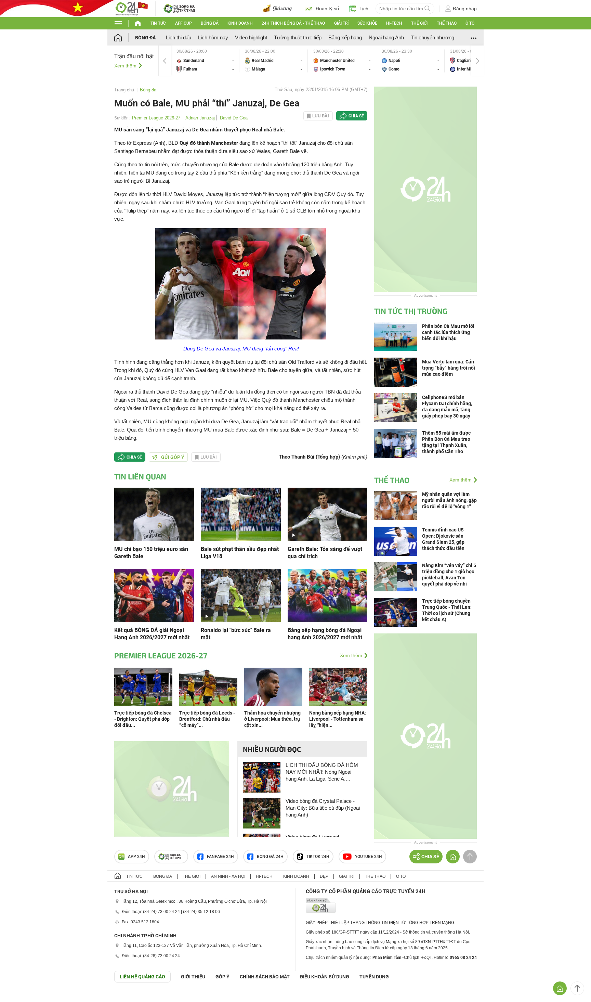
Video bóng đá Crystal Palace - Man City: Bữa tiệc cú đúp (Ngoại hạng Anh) (323, 808)
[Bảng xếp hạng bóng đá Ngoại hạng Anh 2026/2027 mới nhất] (327, 595)
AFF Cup (183, 23)
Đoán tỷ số (327, 8)
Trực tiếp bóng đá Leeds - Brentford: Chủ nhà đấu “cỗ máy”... (207, 719)
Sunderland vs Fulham (205, 61)
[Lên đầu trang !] (577, 988)
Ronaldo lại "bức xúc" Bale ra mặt (236, 634)
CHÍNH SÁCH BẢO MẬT (265, 976)
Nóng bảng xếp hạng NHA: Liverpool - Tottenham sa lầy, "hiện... (337, 719)
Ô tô (469, 23)
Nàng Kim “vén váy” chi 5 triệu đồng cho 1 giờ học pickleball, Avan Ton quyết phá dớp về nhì (449, 575)
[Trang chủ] (124, 37)
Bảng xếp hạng (345, 37)
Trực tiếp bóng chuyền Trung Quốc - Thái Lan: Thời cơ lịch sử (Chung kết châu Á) (447, 610)
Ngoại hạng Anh (386, 37)
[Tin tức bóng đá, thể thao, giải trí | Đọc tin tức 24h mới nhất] (131, 8)
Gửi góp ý (172, 457)
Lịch (363, 8)
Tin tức (158, 23)
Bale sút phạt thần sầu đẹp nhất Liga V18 (240, 553)
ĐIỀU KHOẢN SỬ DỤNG (324, 976)
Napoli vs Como (410, 61)
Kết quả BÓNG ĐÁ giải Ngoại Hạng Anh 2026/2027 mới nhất (151, 634)
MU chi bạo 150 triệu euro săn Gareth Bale (151, 553)
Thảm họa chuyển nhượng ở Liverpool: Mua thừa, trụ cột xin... (272, 719)
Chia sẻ (356, 116)
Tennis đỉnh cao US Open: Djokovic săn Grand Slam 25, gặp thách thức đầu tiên (443, 539)
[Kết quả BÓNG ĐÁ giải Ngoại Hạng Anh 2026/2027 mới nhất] (154, 595)
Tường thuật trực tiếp (297, 37)
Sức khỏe (367, 23)
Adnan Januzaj (200, 117)
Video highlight (251, 37)
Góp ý (222, 976)
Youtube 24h (368, 856)
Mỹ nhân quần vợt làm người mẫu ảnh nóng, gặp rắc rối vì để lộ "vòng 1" (449, 500)
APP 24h (136, 856)
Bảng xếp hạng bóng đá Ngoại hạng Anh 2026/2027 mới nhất (325, 634)
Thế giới (419, 23)
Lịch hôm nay (213, 37)
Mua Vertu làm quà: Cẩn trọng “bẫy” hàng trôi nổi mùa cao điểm (448, 368)
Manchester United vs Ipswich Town (342, 61)
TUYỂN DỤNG (374, 976)
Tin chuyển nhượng (432, 37)
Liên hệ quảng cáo (142, 976)
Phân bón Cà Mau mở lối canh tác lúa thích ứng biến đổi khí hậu (448, 332)
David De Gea (234, 117)
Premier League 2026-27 (156, 117)
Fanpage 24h (220, 856)
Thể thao (447, 23)
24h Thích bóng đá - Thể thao (293, 23)
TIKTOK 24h (317, 856)
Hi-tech (394, 23)
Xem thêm (125, 65)
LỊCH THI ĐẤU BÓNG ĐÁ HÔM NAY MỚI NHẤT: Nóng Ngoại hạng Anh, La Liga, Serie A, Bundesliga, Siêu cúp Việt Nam (322, 772)
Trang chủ (124, 89)
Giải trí (341, 23)
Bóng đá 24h (270, 856)
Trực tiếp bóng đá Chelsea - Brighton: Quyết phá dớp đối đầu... (143, 719)
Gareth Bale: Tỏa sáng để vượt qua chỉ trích (325, 553)
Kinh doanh (240, 23)
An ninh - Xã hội (228, 876)
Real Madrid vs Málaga (273, 61)
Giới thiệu (193, 976)
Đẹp (324, 876)
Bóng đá (210, 23)
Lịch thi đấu (178, 37)
